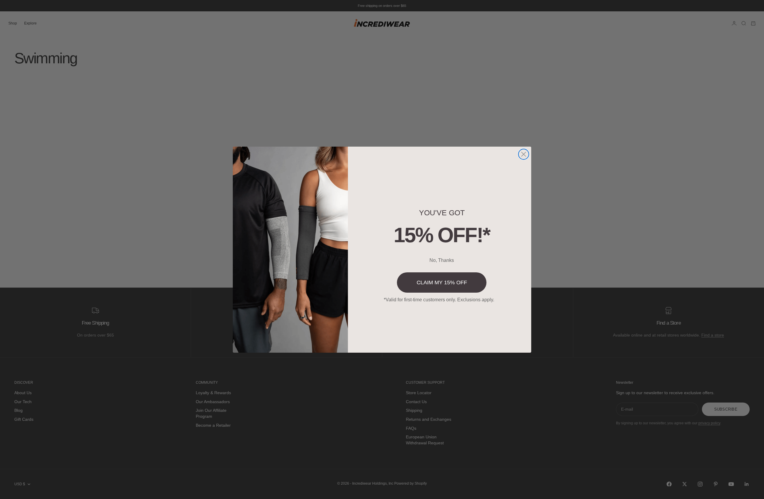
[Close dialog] (523, 154)
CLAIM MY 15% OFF (442, 282)
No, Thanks (441, 260)
